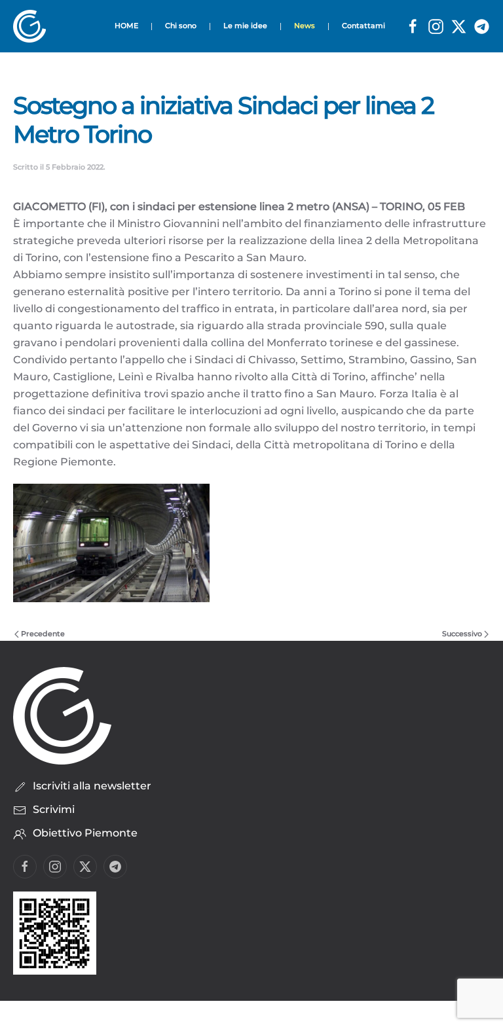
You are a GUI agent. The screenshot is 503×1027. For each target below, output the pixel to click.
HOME (126, 25)
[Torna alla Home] (33, 26)
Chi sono (180, 25)
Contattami (363, 25)
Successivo (462, 633)
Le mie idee (245, 25)
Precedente (43, 633)
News (304, 25)
